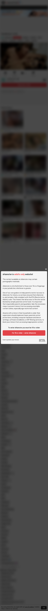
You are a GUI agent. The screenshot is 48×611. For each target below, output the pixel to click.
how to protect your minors (11, 340)
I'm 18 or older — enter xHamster (24, 333)
